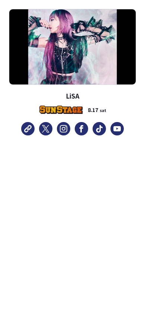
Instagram (63, 128)
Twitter (45, 128)
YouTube (117, 128)
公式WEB (28, 128)
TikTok (99, 128)
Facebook (81, 128)
